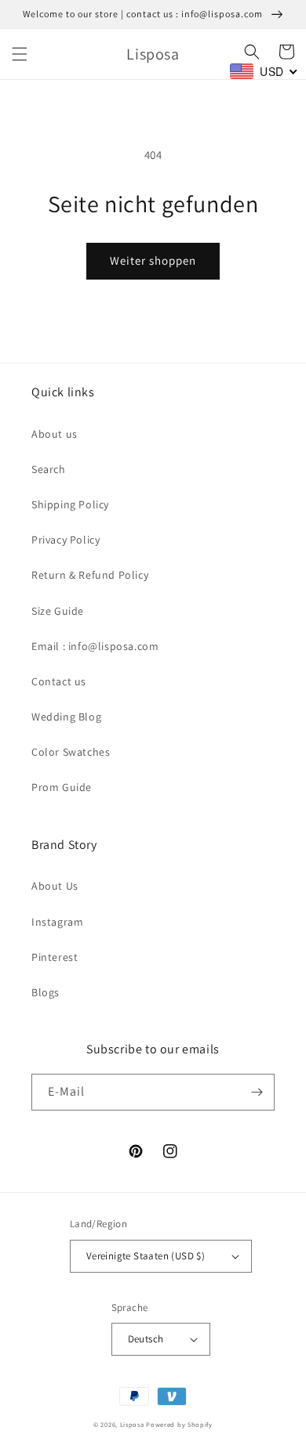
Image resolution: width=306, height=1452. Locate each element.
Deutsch (146, 1338)
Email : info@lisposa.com (94, 646)
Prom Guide (61, 787)
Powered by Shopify (179, 1424)
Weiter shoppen (153, 260)
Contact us (58, 681)
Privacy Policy (65, 540)
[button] (19, 54)
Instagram (57, 922)
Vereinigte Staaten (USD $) (145, 1255)
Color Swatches (70, 752)
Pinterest (54, 957)
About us (54, 434)
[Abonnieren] (256, 1092)
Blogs (45, 992)
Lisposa (132, 1424)
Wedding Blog (66, 717)
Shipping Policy (70, 504)
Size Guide (57, 611)
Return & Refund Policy (89, 575)
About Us (54, 886)
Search (48, 469)
